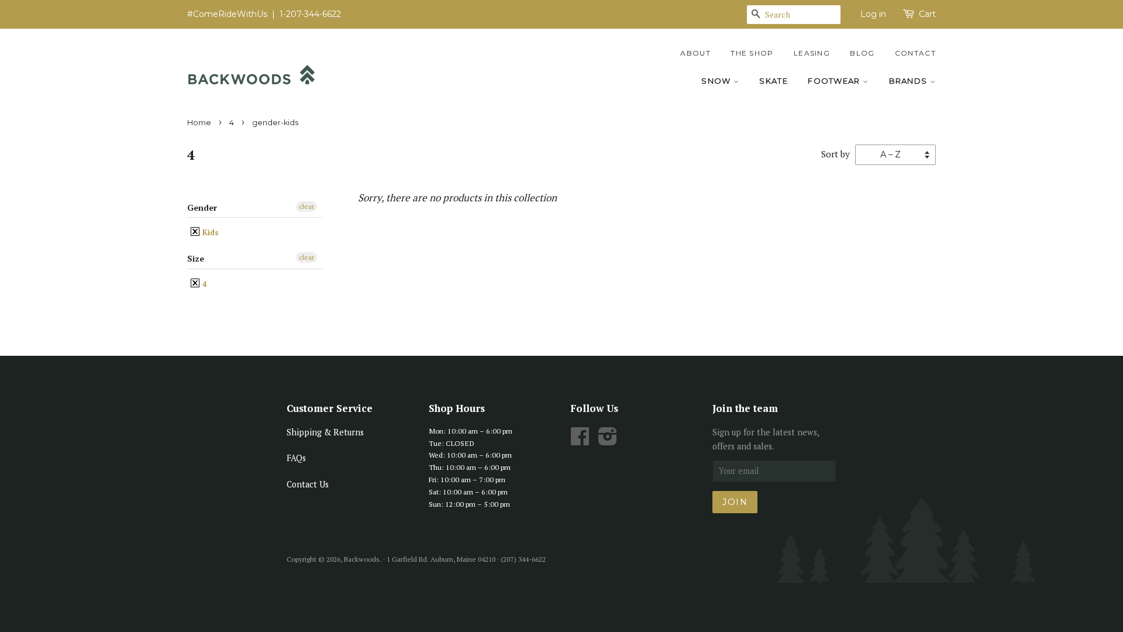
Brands (909, 80)
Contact (915, 53)
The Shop (752, 53)
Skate (773, 80)
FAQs (296, 457)
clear (306, 206)
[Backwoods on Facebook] (580, 440)
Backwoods (362, 559)
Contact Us (308, 484)
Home (199, 122)
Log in (873, 14)
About (695, 53)
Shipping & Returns (325, 432)
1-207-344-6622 (310, 14)
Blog (862, 53)
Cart (927, 14)
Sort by (835, 154)
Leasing (812, 53)
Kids (209, 232)
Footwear (835, 80)
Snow (717, 80)
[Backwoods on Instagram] (608, 440)
